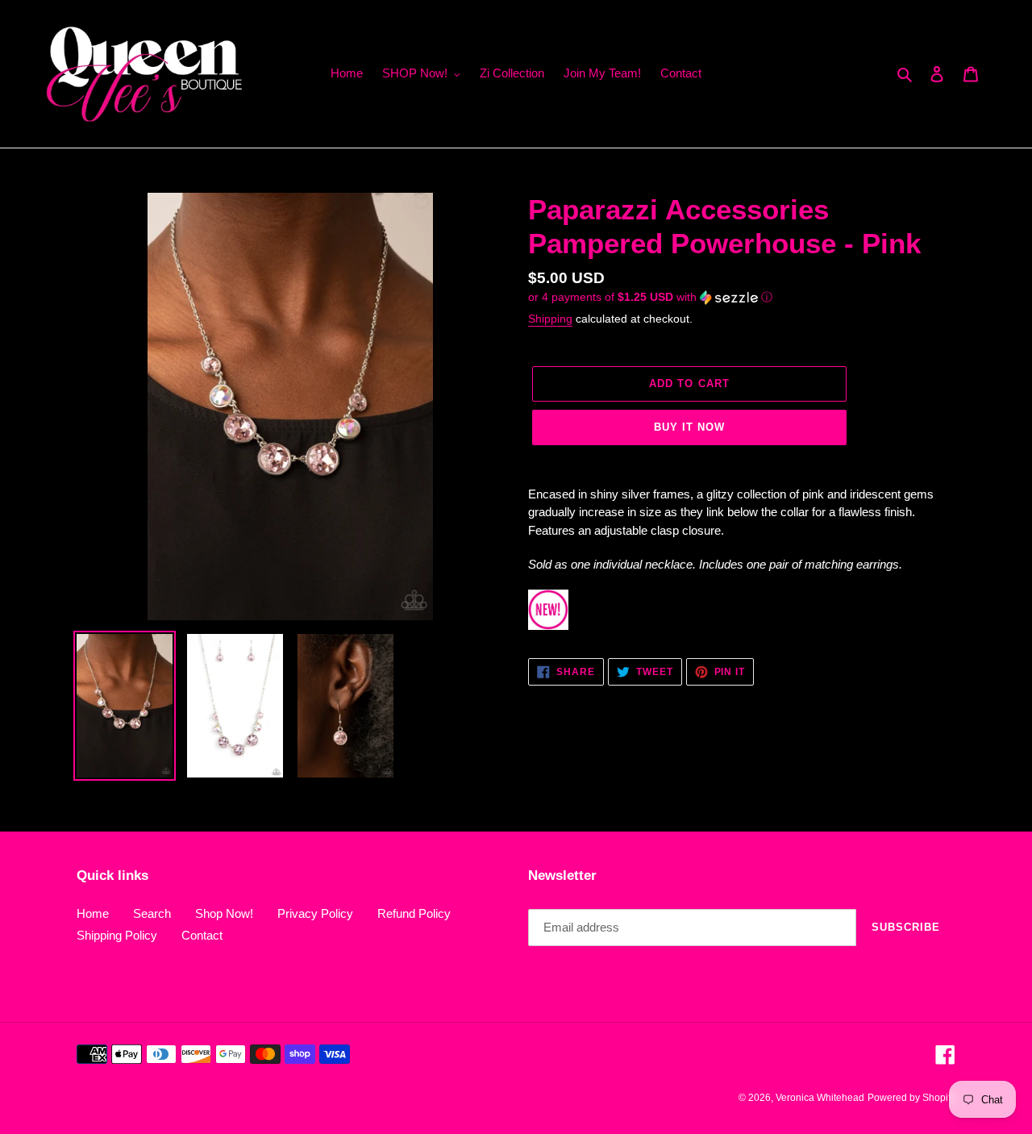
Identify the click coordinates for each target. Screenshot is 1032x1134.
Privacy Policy (315, 913)
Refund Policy (414, 913)
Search (152, 913)
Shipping (550, 318)
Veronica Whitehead (820, 1097)
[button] (650, 297)
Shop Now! (224, 913)
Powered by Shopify (911, 1097)
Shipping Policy (117, 935)
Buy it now (689, 427)
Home (93, 913)
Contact (202, 935)
